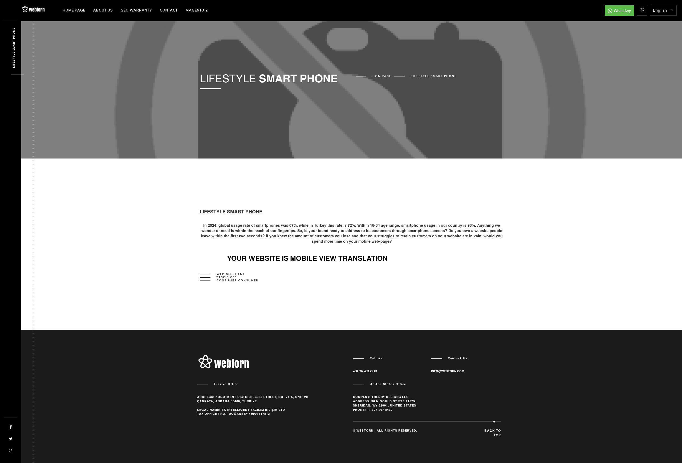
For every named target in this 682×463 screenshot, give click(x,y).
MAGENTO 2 (197, 10)
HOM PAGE (381, 76)
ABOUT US (103, 10)
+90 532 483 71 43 (365, 371)
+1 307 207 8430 (380, 410)
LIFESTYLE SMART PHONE (13, 48)
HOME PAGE (74, 10)
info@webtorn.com (447, 371)
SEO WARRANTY (136, 10)
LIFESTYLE (434, 76)
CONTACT (169, 10)
